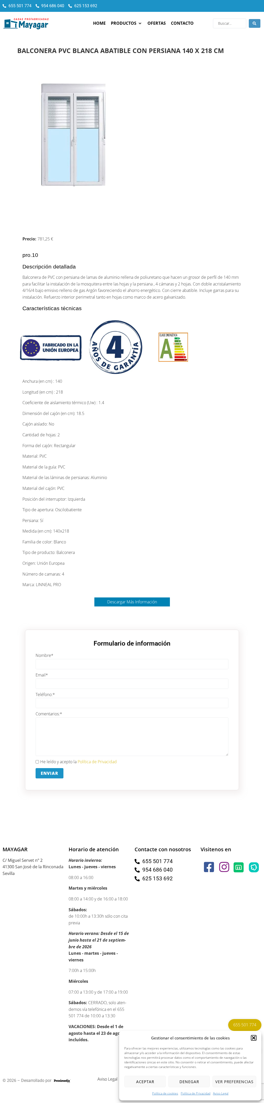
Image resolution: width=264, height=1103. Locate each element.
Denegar (189, 1081)
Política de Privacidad (195, 1093)
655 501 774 (244, 1025)
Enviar (49, 773)
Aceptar (145, 1081)
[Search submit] (254, 23)
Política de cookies (165, 1093)
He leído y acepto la (78, 762)
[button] (253, 1037)
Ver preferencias (234, 1081)
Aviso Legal (220, 1093)
